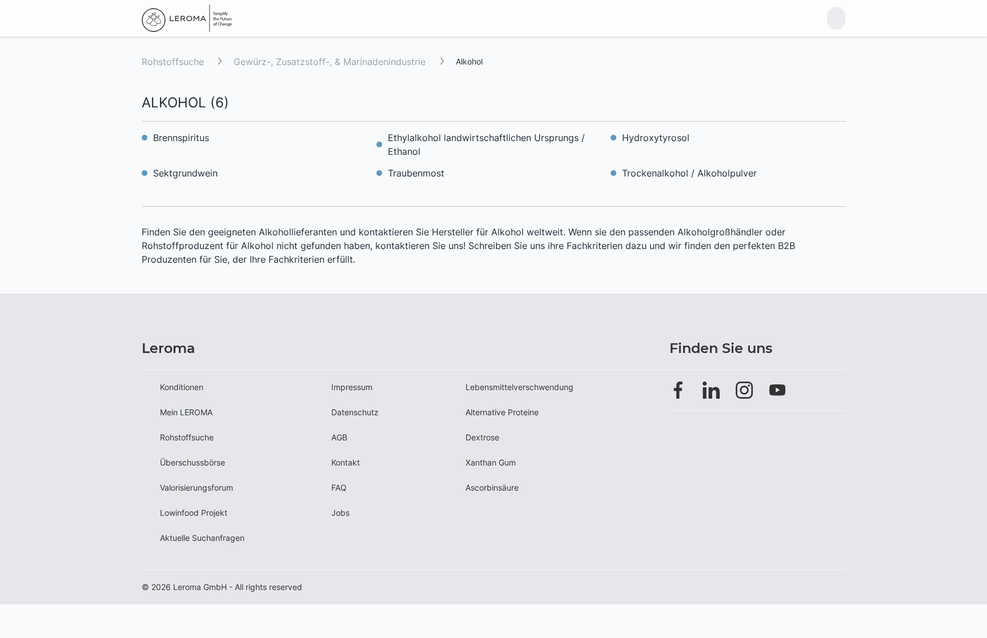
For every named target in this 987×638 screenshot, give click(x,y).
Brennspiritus (181, 137)
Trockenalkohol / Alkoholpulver (689, 173)
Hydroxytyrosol (655, 137)
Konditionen (181, 387)
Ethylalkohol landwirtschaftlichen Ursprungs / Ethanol (486, 144)
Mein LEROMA (186, 412)
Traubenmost (416, 173)
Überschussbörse (192, 462)
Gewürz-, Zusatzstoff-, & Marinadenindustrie (331, 61)
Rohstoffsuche (173, 61)
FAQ (339, 487)
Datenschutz (355, 412)
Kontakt (345, 462)
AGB (339, 437)
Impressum (351, 387)
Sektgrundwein (185, 173)
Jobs (340, 512)
